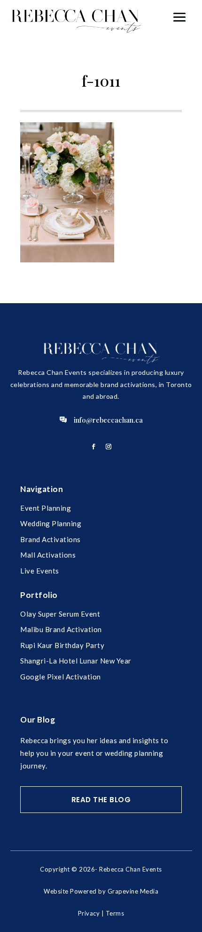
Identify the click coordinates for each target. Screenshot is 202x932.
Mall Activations (48, 555)
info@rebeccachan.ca (108, 420)
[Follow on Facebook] (93, 446)
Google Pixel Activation (60, 676)
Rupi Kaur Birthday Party (62, 645)
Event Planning (45, 508)
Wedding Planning (50, 523)
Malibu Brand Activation (61, 629)
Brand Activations (50, 539)
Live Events (39, 571)
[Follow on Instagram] (108, 446)
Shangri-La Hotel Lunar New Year (76, 660)
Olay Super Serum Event (60, 614)
